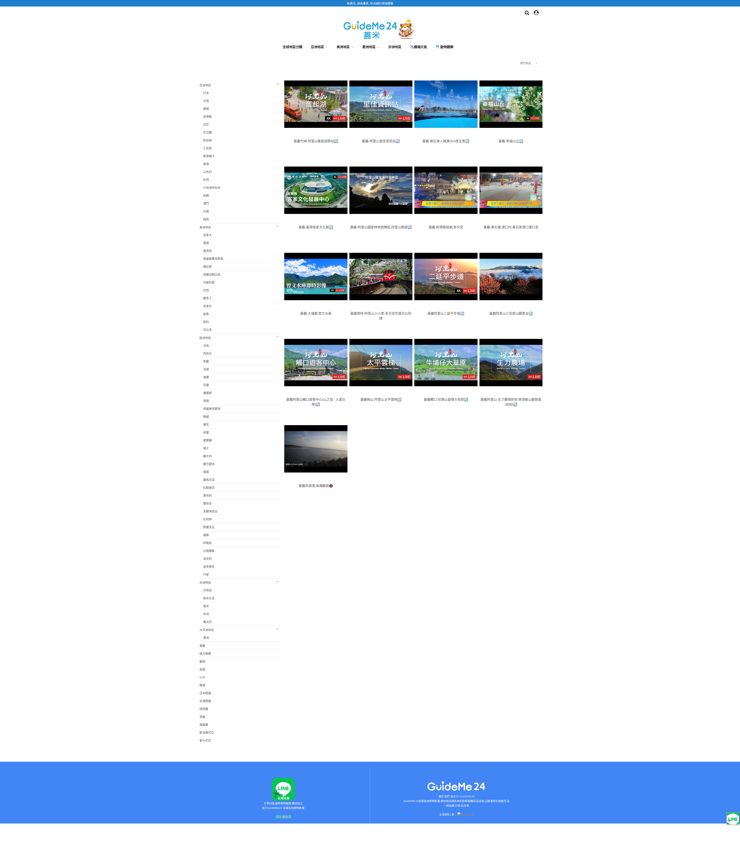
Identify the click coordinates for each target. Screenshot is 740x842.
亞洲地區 (317, 47)
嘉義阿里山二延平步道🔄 (445, 313)
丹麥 (204, 574)
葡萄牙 (205, 503)
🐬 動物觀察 (444, 47)
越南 (204, 219)
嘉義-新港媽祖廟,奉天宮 (446, 227)
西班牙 (205, 353)
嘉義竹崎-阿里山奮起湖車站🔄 (316, 141)
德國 (204, 472)
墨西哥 (205, 251)
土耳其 (205, 148)
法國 (204, 369)
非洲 (204, 614)
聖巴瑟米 (207, 464)
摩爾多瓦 (207, 527)
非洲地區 (394, 47)
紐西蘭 (203, 709)
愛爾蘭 (205, 440)
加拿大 (205, 235)
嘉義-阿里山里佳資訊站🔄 (381, 141)
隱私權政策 (283, 817)
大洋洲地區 (206, 630)
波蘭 (204, 377)
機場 (202, 685)
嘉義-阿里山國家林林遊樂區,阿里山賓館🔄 (381, 227)
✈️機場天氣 (418, 47)
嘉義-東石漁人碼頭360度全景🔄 (445, 141)
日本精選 (205, 693)
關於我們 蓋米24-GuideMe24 (457, 796)
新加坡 (205, 140)
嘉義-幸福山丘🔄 (511, 141)
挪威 (204, 416)
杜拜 (204, 180)
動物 (202, 661)
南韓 (204, 195)
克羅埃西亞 (208, 511)
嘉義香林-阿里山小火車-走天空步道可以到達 (380, 315)
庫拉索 (205, 266)
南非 (204, 606)
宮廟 (202, 717)
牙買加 (205, 590)
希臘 (204, 361)
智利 (204, 322)
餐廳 (202, 646)
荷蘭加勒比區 (209, 274)
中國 (204, 211)
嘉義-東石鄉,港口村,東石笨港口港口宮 (511, 227)
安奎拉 (205, 306)
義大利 (205, 456)
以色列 (205, 172)
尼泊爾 (205, 132)
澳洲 (204, 637)
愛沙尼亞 (205, 740)
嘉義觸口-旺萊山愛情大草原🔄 (446, 399)
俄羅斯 (205, 393)
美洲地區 (343, 47)
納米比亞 (207, 598)
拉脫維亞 (207, 487)
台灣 (204, 101)
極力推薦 (205, 653)
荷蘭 (204, 432)
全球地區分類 (292, 47)
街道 (202, 669)
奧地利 (205, 495)
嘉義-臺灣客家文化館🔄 (316, 227)
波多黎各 (207, 566)
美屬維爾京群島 (211, 259)
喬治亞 (205, 622)
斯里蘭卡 (207, 156)
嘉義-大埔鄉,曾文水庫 (315, 313)
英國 (204, 401)
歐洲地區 (369, 47)
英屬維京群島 (209, 409)
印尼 (204, 124)
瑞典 (204, 535)
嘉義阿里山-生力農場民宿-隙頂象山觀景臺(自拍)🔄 (510, 401)
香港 (204, 164)
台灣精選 (205, 701)
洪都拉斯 (207, 282)
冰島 (204, 345)
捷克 (204, 424)
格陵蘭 (203, 724)
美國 (204, 243)
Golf (202, 677)
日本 (204, 93)
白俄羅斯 (207, 551)
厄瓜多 (205, 330)
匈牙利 (205, 558)
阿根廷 (205, 543)
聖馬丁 (205, 298)
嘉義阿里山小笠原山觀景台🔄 (511, 313)
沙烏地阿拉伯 (209, 187)
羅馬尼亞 (207, 480)
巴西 (204, 290)
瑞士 (204, 448)
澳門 (204, 203)
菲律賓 (205, 116)
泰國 (204, 109)
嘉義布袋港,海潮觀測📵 (316, 485)
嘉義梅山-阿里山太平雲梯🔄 (380, 399)
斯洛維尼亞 (206, 732)
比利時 (205, 519)
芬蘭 (204, 385)
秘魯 (204, 314)
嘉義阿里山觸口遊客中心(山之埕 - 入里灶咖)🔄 (315, 401)
